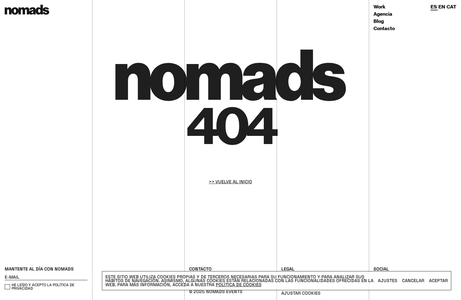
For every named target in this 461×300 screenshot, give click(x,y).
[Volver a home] (46, 18)
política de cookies (239, 284)
